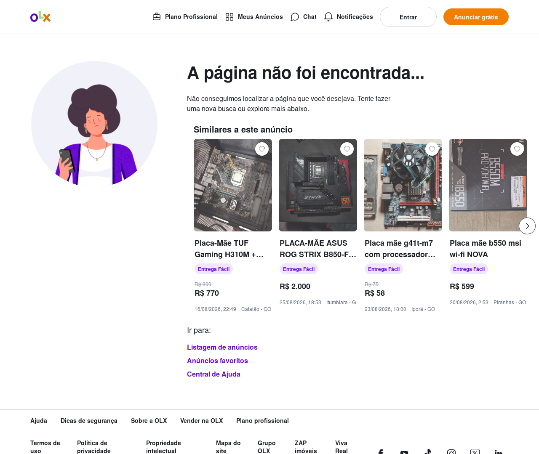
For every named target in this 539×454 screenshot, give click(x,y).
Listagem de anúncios (222, 347)
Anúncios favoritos (217, 360)
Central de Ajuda (213, 374)
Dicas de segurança (89, 421)
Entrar (408, 17)
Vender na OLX (201, 421)
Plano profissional (262, 421)
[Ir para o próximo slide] (527, 226)
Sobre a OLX (149, 421)
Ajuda (38, 421)
